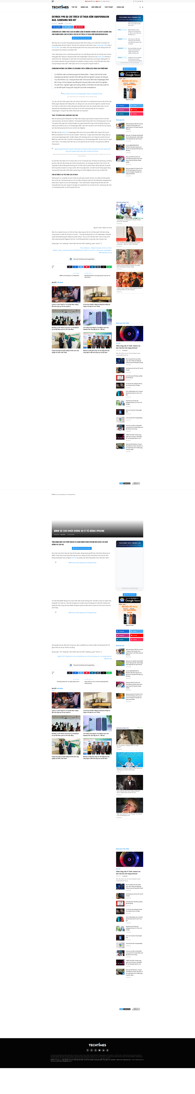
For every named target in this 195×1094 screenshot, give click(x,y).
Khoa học (120, 7)
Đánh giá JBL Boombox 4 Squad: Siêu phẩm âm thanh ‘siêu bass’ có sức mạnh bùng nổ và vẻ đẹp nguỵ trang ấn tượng (134, 446)
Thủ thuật (109, 7)
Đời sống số (96, 7)
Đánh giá (84, 7)
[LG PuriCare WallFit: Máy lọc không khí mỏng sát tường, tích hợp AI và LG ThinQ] (97, 294)
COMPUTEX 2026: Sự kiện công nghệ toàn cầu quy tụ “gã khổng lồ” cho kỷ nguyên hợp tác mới (134, 436)
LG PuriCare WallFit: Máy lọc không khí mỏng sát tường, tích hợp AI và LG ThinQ (96, 305)
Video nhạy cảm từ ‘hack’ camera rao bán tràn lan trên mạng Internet (128, 347)
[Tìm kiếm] (142, 7)
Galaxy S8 (65, 132)
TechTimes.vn (58, 1059)
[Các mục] (53, 1)
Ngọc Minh (60, 23)
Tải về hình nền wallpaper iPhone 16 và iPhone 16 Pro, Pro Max (134, 384)
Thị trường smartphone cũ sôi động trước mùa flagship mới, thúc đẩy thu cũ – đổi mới (96, 328)
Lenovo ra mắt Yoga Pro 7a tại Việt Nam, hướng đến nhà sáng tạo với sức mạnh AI (65, 305)
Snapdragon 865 (101, 45)
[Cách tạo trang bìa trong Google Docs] (120, 412)
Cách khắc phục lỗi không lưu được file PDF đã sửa (134, 377)
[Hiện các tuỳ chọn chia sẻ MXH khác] (86, 27)
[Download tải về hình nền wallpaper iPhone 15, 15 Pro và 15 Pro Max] (120, 403)
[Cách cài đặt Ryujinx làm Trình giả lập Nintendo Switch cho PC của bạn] (120, 393)
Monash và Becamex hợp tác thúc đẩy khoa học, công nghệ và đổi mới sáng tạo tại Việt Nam (96, 351)
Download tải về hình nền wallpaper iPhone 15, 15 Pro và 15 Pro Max (134, 402)
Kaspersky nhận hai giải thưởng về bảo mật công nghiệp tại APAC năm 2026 (65, 351)
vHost (70, 1061)
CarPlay (73, 558)
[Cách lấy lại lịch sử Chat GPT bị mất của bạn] (120, 370)
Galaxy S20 (100, 57)
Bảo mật (118, 343)
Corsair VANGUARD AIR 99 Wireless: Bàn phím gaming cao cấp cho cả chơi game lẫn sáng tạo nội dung (134, 147)
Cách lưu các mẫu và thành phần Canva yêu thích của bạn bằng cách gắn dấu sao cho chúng (134, 427)
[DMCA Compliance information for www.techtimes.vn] (136, 483)
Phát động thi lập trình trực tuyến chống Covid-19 (68, 682)
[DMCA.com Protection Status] (125, 483)
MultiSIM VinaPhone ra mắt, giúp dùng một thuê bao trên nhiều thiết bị (97, 276)
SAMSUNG (120, 34)
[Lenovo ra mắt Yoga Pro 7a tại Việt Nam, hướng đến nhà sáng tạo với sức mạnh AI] (66, 294)
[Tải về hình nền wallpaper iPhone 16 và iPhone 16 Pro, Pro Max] (120, 385)
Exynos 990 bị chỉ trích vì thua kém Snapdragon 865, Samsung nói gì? (96, 682)
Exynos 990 (55, 47)
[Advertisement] (129, 190)
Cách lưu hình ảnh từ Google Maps (134, 418)
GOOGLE (120, 53)
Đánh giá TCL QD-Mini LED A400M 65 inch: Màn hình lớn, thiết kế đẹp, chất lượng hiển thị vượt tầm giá (134, 137)
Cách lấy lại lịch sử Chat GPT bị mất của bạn (134, 369)
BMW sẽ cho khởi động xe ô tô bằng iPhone (69, 276)
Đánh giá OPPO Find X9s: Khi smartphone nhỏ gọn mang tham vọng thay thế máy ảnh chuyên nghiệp (134, 159)
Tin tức (74, 7)
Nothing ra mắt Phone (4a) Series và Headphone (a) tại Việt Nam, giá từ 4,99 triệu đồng (65, 328)
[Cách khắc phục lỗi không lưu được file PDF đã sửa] (120, 378)
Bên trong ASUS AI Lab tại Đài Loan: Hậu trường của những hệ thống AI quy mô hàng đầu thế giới (134, 360)
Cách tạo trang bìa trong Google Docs (134, 411)
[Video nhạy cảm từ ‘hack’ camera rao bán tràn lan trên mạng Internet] (129, 333)
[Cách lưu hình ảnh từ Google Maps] (120, 420)
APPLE (119, 25)
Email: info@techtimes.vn (138, 1059)
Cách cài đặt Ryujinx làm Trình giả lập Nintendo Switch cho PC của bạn (134, 393)
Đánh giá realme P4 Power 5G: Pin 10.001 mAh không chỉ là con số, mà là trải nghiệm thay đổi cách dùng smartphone (134, 171)
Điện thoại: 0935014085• (57, 1061)
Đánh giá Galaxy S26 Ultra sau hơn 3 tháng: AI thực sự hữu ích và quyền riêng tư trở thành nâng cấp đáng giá (134, 126)
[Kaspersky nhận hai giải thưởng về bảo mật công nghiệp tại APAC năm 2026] (66, 340)
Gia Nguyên (125, 350)
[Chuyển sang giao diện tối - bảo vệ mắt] (140, 7)
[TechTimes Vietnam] (60, 7)
